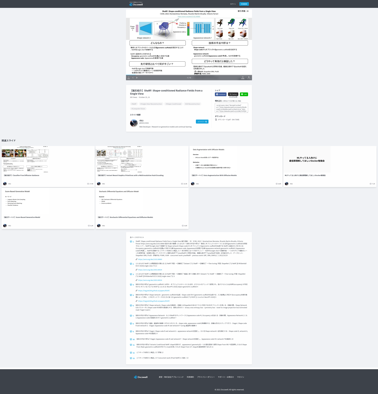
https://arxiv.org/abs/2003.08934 (150, 270)
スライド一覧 (202, 121)
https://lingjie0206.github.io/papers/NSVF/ (154, 290)
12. (134, 353)
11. (134, 345)
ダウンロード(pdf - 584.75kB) (228, 119)
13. (134, 358)
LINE (245, 94)
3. (133, 274)
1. (133, 241)
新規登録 (244, 4)
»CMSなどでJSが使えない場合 (231, 101)
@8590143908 (144, 123)
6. (133, 305)
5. (133, 295)
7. (133, 316)
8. (133, 323)
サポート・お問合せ (226, 377)
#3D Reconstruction (192, 104)
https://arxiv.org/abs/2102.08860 (150, 259)
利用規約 (190, 377)
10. (134, 339)
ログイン (233, 4)
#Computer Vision (138, 108)
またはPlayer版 (233, 97)
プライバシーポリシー (206, 377)
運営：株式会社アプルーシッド (171, 377)
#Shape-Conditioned (173, 104)
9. (133, 331)
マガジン (240, 377)
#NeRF (134, 104)
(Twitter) (234, 94)
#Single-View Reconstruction (151, 104)
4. (133, 284)
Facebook (222, 94)
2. (133, 264)
